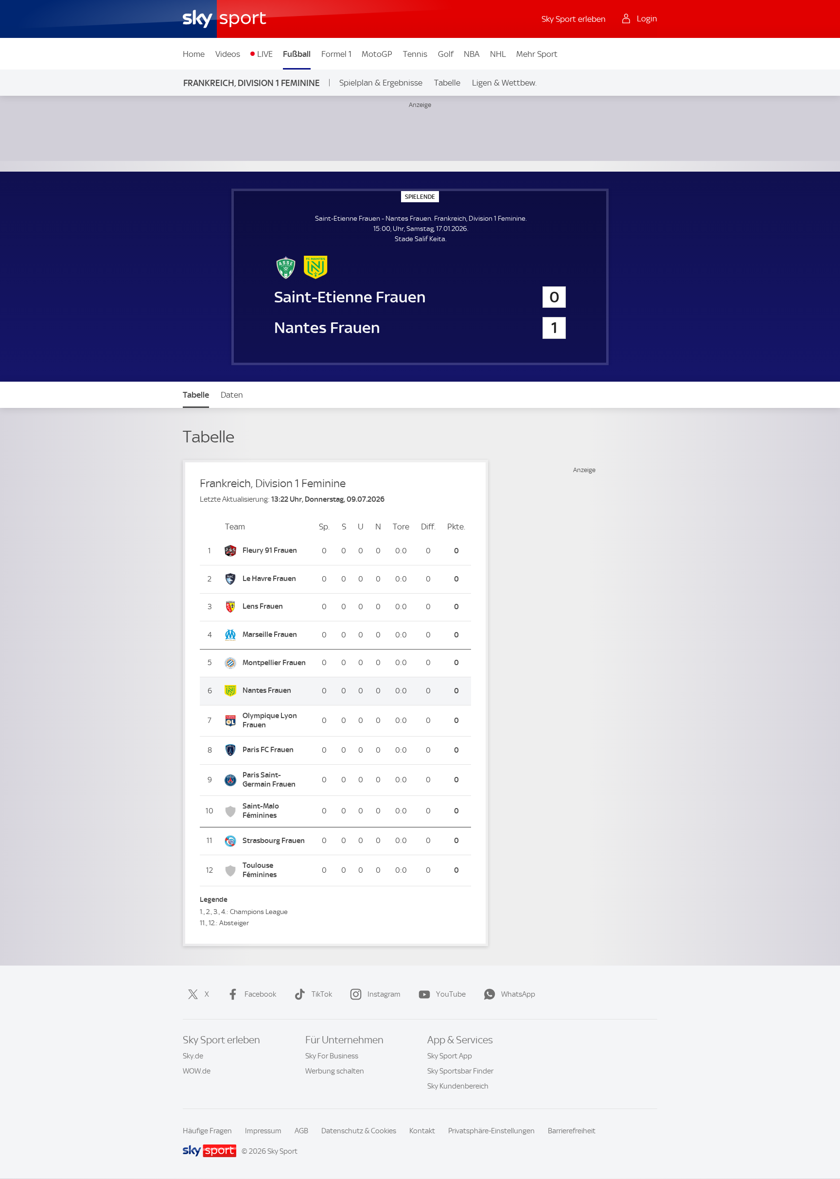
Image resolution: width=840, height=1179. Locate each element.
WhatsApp (518, 994)
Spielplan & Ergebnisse (380, 83)
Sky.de (193, 1056)
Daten (232, 395)
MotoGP (377, 54)
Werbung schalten (334, 1071)
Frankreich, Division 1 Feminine (251, 83)
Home (194, 54)
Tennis (415, 54)
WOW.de (196, 1071)
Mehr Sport (537, 54)
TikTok (322, 994)
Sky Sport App (449, 1056)
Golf (446, 54)
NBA (471, 54)
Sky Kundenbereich (458, 1086)
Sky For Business (331, 1056)
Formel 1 (336, 54)
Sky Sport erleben (574, 19)
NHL (498, 54)
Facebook (260, 994)
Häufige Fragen (207, 1130)
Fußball (297, 54)
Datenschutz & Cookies (358, 1130)
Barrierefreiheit (571, 1130)
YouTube (451, 994)
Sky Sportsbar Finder (460, 1071)
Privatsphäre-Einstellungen (491, 1130)
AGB (301, 1130)
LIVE (265, 54)
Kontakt (422, 1130)
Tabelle (447, 83)
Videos (227, 54)
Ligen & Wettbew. (504, 83)
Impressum (263, 1130)
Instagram (384, 994)
